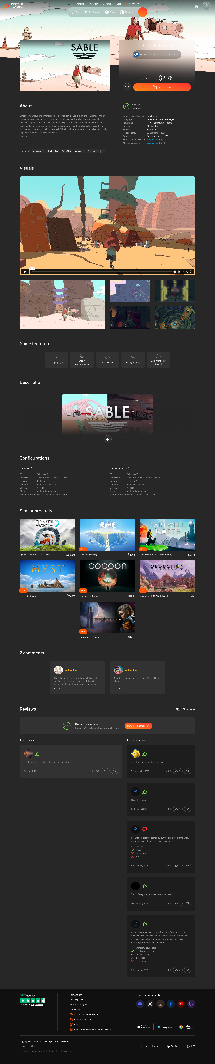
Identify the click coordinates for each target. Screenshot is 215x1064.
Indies (160, 136)
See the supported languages (160, 119)
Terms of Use (76, 994)
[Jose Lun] (28, 753)
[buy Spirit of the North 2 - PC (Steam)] (47, 535)
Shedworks (152, 126)
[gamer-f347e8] (135, 829)
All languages (189, 708)
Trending (80, 3)
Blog (119, 3)
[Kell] (58, 670)
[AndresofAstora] (118, 670)
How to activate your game (159, 122)
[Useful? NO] (114, 771)
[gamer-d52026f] (135, 924)
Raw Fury (151, 129)
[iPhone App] (144, 1027)
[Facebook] (171, 1004)
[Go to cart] (196, 6)
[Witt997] (135, 753)
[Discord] (140, 1004)
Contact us (75, 1009)
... (103, 151)
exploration (53, 151)
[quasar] (135, 886)
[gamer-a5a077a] (135, 791)
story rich (66, 151)
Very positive (153, 139)
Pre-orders (93, 3)
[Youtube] (181, 1004)
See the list (152, 116)
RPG (166, 136)
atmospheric (38, 151)
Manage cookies (27, 1046)
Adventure (152, 136)
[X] (150, 1004)
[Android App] (165, 1027)
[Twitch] (191, 1004)
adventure (79, 151)
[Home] (14, 6)
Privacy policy (76, 999)
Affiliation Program (78, 1004)
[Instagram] (160, 1004)
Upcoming (108, 3)
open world (93, 151)
